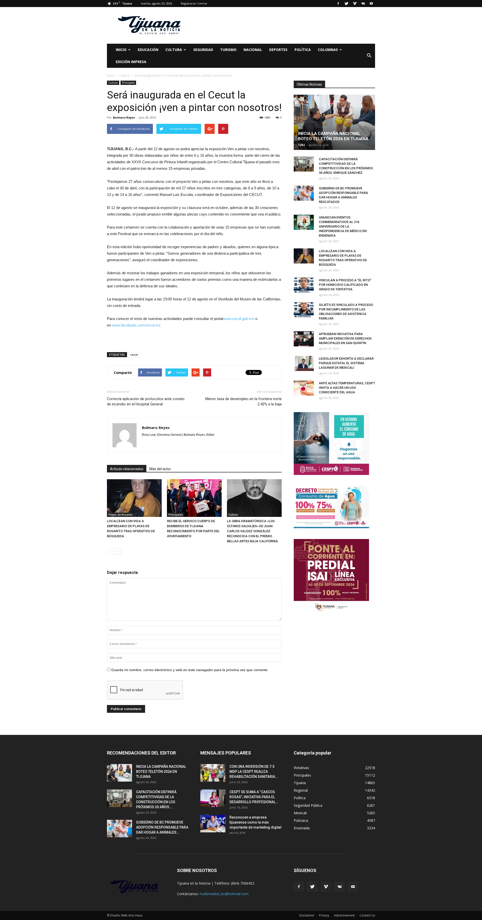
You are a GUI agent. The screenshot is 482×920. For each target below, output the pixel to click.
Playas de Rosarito (120, 514)
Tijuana (300, 782)
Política (302, 49)
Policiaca (301, 820)
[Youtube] (371, 3)
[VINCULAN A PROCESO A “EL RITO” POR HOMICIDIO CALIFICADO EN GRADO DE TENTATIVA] (304, 285)
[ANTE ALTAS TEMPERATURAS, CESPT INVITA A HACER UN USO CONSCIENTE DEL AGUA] (304, 388)
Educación (148, 49)
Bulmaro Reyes (124, 117)
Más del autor (160, 469)
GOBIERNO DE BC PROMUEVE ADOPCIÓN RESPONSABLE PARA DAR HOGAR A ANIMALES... (162, 827)
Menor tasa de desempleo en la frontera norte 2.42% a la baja (243, 401)
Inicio (121, 49)
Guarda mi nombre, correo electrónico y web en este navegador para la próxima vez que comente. (189, 670)
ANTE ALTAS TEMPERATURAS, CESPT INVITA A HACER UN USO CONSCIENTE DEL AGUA (347, 387)
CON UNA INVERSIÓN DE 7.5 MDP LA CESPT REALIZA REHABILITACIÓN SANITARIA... (253, 772)
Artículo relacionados (126, 469)
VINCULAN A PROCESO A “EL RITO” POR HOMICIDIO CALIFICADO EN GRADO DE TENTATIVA (345, 284)
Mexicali (300, 812)
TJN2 (301, 145)
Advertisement (344, 915)
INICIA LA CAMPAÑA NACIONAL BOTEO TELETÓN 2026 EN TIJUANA (333, 136)
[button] (369, 56)
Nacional (253, 49)
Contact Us (367, 915)
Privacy (324, 915)
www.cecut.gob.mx (238, 318)
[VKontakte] (363, 3)
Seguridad (203, 49)
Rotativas (301, 767)
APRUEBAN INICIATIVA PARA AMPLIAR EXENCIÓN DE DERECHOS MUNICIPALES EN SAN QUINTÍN (345, 338)
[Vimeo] (354, 3)
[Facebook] (338, 3)
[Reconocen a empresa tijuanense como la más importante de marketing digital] (212, 823)
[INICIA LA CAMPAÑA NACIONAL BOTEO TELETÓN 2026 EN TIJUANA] (334, 122)
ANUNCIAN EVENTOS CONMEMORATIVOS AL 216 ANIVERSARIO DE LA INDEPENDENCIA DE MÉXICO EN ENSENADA (343, 226)
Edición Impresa (131, 61)
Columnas (328, 49)
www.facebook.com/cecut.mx (136, 325)
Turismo (228, 49)
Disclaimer (306, 915)
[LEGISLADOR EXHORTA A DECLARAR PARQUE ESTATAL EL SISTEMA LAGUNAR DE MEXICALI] (304, 363)
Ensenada (302, 828)
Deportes (278, 49)
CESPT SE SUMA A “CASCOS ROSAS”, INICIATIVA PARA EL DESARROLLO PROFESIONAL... (253, 797)
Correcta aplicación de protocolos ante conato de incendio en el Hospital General (146, 401)
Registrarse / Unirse (194, 3)
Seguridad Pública (308, 805)
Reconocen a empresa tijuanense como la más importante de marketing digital (255, 822)
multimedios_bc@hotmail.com (224, 893)
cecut (134, 354)
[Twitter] (346, 3)
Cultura (113, 82)
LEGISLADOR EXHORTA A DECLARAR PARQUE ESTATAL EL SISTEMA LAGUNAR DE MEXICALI (346, 363)
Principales (128, 82)
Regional (301, 790)
